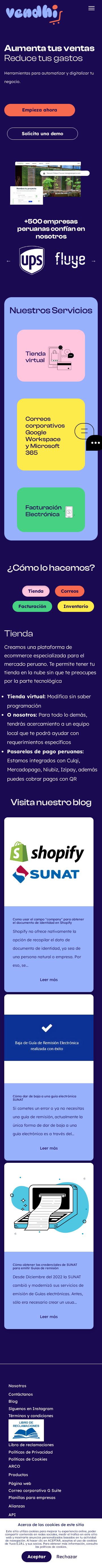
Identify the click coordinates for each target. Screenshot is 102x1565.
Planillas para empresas (32, 1497)
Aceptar (36, 1556)
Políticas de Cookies (27, 1459)
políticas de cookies (53, 1547)
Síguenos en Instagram (30, 1408)
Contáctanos (20, 1394)
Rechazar (66, 1556)
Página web (19, 1483)
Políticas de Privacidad (30, 1452)
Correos (69, 591)
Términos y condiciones (30, 1415)
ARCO (14, 1466)
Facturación (32, 606)
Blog (13, 1401)
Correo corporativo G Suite (34, 1490)
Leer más (49, 979)
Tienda (36, 591)
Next (93, 260)
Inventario (75, 606)
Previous (8, 260)
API (12, 1514)
